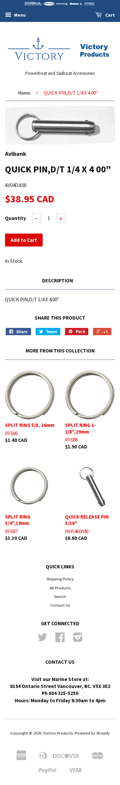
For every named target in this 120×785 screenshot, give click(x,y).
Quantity (15, 218)
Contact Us (60, 605)
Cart (109, 15)
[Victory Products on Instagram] (78, 639)
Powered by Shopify (92, 733)
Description (57, 280)
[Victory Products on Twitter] (42, 639)
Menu (19, 15)
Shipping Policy (60, 578)
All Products (60, 587)
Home (24, 93)
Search (60, 596)
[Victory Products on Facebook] (60, 639)
